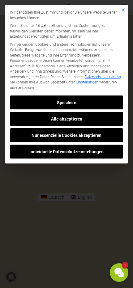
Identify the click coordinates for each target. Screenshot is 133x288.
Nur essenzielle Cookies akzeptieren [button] (66, 135)
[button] (119, 272)
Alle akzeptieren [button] (66, 119)
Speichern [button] (66, 102)
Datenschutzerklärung (103, 77)
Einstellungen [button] (87, 82)
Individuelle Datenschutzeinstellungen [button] (66, 152)
